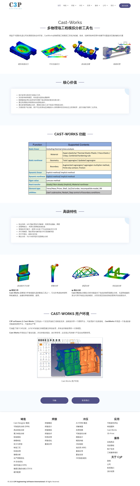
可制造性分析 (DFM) (22, 426)
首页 (59, 5)
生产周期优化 (19, 458)
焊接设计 (48, 426)
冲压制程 (79, 444)
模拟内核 (79, 440)
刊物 (54, 400)
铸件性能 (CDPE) (20, 465)
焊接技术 (48, 433)
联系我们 (85, 400)
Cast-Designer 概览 (21, 423)
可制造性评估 (112, 423)
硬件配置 (17, 472)
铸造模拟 (17, 437)
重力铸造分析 (19, 433)
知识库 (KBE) (81, 447)
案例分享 (48, 444)
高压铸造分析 (19, 430)
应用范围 (79, 430)
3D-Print (110, 433)
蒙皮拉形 (79, 454)
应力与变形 (18, 444)
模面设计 (79, 437)
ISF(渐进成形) (81, 458)
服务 (96, 5)
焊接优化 (48, 440)
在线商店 (110, 442)
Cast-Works (112, 430)
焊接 (72, 5)
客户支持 (110, 449)
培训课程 (110, 445)
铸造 (64, 5)
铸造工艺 (17, 447)
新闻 (109, 461)
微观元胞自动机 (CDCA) (23, 468)
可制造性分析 (81, 433)
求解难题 (79, 426)
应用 (88, 5)
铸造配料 (110, 426)
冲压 (80, 5)
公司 (104, 5)
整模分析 (17, 454)
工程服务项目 (112, 452)
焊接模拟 (48, 430)
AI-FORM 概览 (81, 423)
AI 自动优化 (18, 461)
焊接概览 (48, 423)
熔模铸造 (17, 440)
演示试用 (125, 6)
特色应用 (17, 451)
